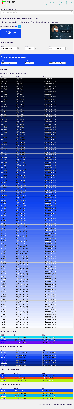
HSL (50, 46)
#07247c (4, 365)
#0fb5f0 (3, 395)
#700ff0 (3, 342)
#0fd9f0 (3, 337)
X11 (44, 3)
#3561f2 (3, 355)
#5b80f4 (3, 352)
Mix (62, 3)
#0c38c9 (4, 360)
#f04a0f (3, 378)
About (70, 3)
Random (53, 3)
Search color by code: (8, 9)
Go (72, 12)
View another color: (7, 26)
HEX (26, 46)
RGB (2, 46)
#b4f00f (3, 380)
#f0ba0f (3, 393)
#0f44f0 (3, 340)
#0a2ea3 (4, 362)
